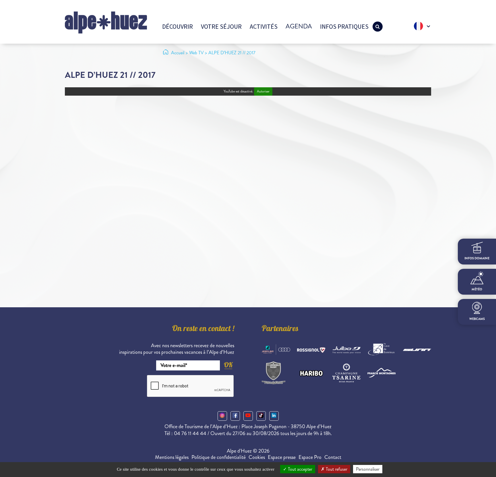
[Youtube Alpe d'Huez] (248, 416)
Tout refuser (336, 469)
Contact (332, 457)
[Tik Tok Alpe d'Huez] (261, 416)
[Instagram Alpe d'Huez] (222, 416)
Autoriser (263, 91)
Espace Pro (310, 457)
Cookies (257, 457)
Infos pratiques (344, 26)
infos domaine (476, 258)
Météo (477, 289)
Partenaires (280, 329)
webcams (477, 319)
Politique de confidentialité (218, 457)
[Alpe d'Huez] (106, 22)
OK (228, 364)
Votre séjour (221, 26)
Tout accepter (299, 469)
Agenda (299, 26)
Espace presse (282, 457)
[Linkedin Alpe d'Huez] (274, 416)
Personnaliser (367, 469)
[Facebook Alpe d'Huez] (235, 416)
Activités (264, 26)
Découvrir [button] (177, 26)
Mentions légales (172, 457)
